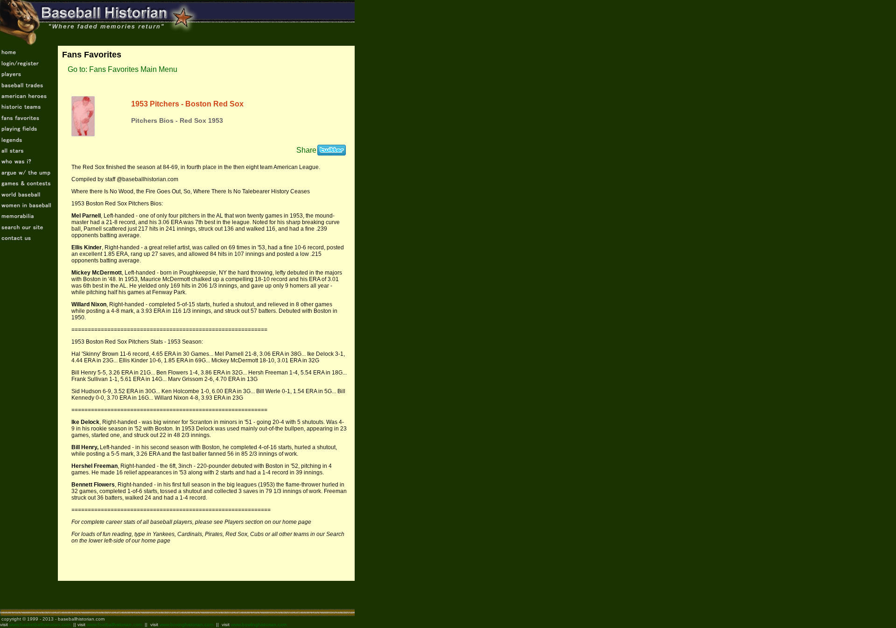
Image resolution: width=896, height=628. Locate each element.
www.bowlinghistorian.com (259, 624)
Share (306, 150)
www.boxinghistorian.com (186, 624)
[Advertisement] (109, 595)
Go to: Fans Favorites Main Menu (122, 69)
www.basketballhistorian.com (39, 624)
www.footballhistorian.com (114, 624)
